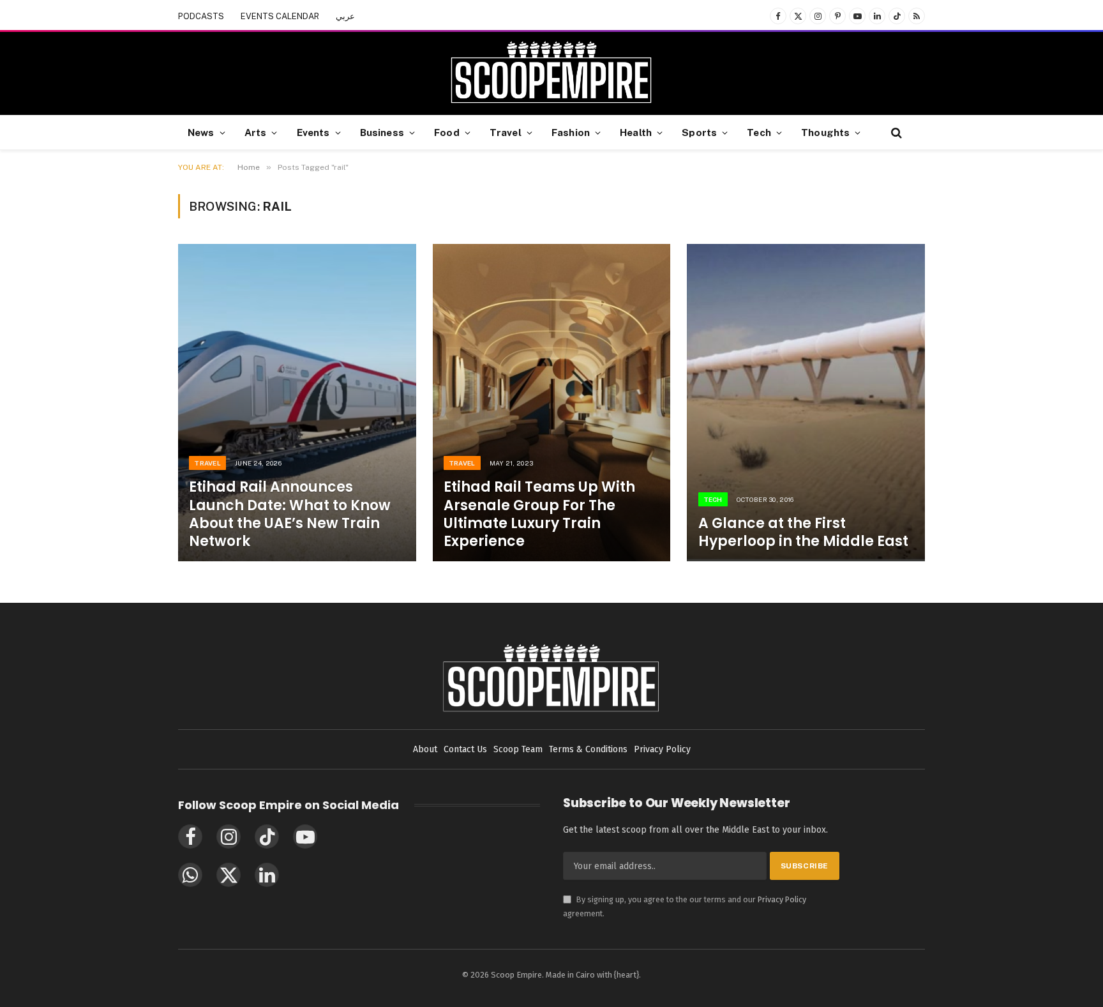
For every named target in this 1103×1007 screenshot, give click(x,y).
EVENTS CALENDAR (280, 16)
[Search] (895, 132)
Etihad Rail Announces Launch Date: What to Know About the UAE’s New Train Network (290, 514)
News (201, 132)
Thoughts (825, 132)
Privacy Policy (782, 899)
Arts (255, 132)
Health (636, 132)
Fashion (571, 132)
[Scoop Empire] (551, 73)
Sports (699, 132)
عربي (345, 16)
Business (382, 132)
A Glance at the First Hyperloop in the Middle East (803, 532)
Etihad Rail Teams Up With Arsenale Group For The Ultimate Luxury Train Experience (539, 514)
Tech (759, 132)
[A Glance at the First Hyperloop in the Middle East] (806, 402)
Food (447, 132)
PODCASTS (201, 16)
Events (313, 132)
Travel (505, 132)
